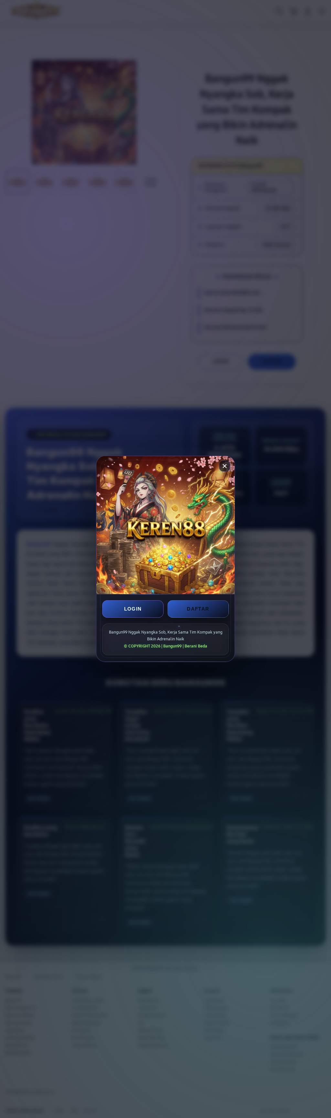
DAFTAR (198, 609)
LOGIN (133, 609)
